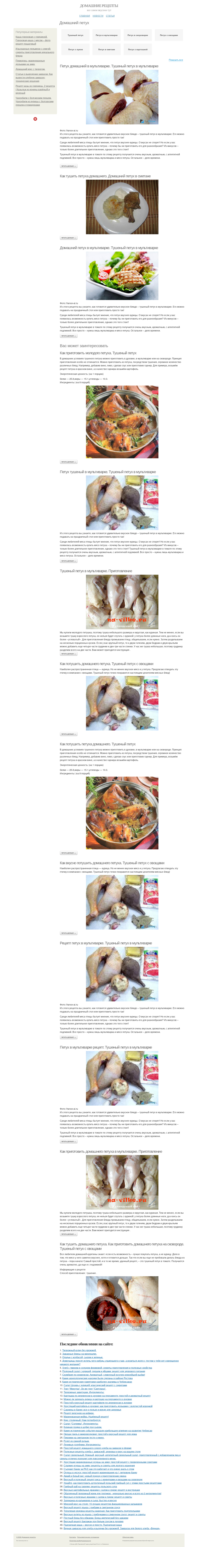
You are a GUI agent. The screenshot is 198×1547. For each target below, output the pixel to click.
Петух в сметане (106, 49)
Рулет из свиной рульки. (76, 1441)
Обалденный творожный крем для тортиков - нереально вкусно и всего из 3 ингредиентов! (112, 1493)
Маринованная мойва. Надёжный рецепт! (86, 1416)
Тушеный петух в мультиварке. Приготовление (96, 571)
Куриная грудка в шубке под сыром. (83, 1427)
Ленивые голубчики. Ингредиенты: (82, 1444)
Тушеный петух (75, 35)
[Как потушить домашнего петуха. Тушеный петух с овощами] (122, 703)
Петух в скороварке (138, 35)
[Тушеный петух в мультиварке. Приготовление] (122, 602)
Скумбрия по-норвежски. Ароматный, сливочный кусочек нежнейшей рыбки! (103, 1374)
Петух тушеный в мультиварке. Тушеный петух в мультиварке (108, 472)
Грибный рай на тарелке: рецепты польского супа (90, 1486)
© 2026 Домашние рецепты (26, 1537)
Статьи (110, 15)
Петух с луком (75, 49)
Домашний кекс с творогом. (30, 69)
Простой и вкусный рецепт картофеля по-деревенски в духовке (98, 1402)
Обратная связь (127, 1537)
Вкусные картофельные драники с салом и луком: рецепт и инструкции (102, 1490)
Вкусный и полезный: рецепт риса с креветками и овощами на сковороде (103, 1479)
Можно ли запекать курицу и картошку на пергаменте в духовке (98, 1399)
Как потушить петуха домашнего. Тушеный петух (97, 744)
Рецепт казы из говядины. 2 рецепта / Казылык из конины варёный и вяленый (35, 89)
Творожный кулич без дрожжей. (79, 1350)
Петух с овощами (169, 35)
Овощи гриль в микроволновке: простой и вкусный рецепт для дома (100, 1434)
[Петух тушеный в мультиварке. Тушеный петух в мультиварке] (122, 502)
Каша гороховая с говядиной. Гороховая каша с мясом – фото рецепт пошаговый (33, 40)
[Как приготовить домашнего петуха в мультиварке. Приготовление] (122, 1182)
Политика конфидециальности (80, 1541)
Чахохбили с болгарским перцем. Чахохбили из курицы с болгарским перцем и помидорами (34, 101)
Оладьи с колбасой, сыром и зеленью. (82, 1357)
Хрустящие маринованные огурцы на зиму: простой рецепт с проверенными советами (110, 1462)
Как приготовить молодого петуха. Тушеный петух (98, 353)
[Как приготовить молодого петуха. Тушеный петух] (122, 422)
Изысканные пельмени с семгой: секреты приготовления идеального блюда (35, 52)
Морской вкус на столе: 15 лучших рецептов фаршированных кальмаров (103, 1504)
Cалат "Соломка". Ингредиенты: (81, 1423)
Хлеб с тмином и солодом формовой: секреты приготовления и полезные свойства (107, 1367)
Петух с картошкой (138, 49)
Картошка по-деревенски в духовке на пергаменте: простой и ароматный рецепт (107, 1395)
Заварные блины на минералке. (79, 1353)
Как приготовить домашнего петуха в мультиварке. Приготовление (111, 1151)
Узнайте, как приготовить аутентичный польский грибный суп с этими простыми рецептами (113, 1483)
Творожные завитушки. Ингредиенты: (84, 1392)
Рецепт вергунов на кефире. (79, 1413)
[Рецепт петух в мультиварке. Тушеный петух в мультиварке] (122, 974)
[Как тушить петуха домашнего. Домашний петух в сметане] (122, 207)
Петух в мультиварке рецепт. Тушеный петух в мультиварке (106, 1047)
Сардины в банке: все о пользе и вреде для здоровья (92, 1409)
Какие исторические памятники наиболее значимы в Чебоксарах (97, 1381)
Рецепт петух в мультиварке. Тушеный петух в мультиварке (106, 943)
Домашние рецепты (99, 5)
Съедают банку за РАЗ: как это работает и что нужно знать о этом (99, 1469)
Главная (84, 15)
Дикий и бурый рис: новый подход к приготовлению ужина (95, 1476)
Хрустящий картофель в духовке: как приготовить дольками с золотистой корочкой (108, 1406)
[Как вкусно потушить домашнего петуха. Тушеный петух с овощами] (122, 902)
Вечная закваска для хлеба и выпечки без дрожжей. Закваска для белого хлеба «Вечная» (112, 1528)
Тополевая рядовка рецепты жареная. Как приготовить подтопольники (102, 1511)
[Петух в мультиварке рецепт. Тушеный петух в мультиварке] (122, 1078)
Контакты (72, 1537)
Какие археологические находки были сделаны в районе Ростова (97, 1378)
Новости (98, 15)
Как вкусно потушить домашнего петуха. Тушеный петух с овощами (112, 863)
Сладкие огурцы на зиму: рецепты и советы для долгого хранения (99, 1465)
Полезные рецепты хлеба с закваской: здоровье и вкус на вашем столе (102, 1451)
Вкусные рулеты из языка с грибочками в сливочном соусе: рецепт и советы (105, 1514)
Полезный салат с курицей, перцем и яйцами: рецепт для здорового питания (103, 1371)
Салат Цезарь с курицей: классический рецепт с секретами (95, 1385)
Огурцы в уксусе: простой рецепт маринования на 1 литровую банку (100, 1472)
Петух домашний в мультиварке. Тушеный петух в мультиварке (109, 66)
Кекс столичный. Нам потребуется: (82, 1420)
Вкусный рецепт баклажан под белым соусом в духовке (93, 1521)
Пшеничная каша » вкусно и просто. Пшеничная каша (93, 1524)
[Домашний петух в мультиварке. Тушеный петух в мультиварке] (122, 276)
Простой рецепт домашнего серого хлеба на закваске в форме (97, 1448)
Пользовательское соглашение (88, 1537)
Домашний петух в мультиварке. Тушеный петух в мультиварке (109, 248)
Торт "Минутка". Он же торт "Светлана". (85, 1388)
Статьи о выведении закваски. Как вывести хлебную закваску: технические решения (34, 77)
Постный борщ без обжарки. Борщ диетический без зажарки (96, 1518)
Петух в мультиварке (107, 35)
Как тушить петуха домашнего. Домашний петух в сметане (105, 176)
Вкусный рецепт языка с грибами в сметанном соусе (92, 1507)
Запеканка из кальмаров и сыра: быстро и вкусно (90, 1500)
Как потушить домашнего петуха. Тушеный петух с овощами (106, 664)
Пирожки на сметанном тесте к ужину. (84, 1437)
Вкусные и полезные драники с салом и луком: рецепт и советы (98, 1497)
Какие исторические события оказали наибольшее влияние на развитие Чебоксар (108, 1430)
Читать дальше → (68, 166)
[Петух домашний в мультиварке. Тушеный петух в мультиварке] (122, 97)
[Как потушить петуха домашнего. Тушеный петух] (122, 813)
